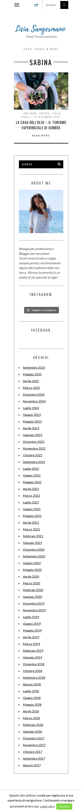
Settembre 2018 (34, 677)
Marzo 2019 (31, 644)
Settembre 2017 (34, 758)
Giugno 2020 (32, 563)
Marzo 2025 (31, 388)
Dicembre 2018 (33, 664)
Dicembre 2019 (33, 603)
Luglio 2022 (31, 468)
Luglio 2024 (31, 408)
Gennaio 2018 (32, 731)
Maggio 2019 (32, 630)
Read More (41, 135)
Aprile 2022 (31, 489)
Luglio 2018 (31, 691)
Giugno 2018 (32, 698)
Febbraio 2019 (33, 650)
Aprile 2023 (31, 428)
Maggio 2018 (32, 704)
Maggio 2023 (32, 421)
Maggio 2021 (32, 516)
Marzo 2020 (31, 583)
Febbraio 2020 (33, 590)
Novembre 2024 (34, 401)
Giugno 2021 (32, 509)
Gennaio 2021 (32, 543)
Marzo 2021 (31, 529)
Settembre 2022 (34, 462)
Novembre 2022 (34, 448)
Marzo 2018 (31, 718)
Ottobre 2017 (32, 752)
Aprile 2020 (31, 576)
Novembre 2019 (34, 610)
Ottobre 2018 (32, 671)
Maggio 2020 (32, 570)
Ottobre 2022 (32, 455)
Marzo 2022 (31, 495)
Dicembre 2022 (33, 441)
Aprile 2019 (31, 637)
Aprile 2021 (31, 522)
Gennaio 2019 (32, 657)
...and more (28, 113)
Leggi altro (47, 806)
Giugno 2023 (32, 415)
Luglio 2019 (31, 617)
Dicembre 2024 (33, 394)
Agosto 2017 (32, 765)
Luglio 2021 (31, 502)
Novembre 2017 (34, 745)
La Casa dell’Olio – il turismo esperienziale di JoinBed (41, 125)
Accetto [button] (64, 806)
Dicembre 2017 (33, 738)
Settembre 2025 (34, 367)
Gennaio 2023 (32, 435)
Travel (25, 117)
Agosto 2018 (32, 684)
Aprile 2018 (31, 711)
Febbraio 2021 (33, 536)
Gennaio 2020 (32, 596)
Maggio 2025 (32, 374)
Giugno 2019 (32, 623)
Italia (56, 113)
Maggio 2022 (32, 482)
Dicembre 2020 (33, 549)
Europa (44, 113)
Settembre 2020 (34, 556)
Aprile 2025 (31, 381)
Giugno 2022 (32, 475)
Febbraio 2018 (33, 725)
